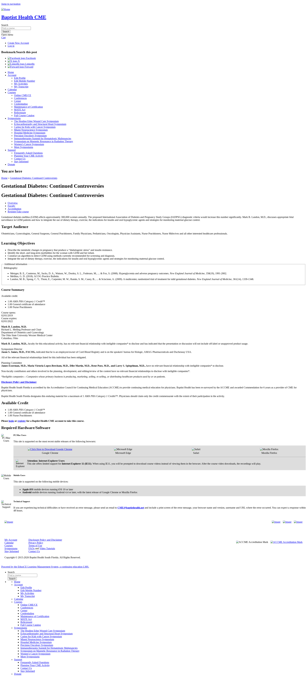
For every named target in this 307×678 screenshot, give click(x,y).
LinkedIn (30, 64)
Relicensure (20, 112)
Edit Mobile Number (24, 81)
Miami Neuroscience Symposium (31, 129)
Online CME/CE (22, 95)
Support (12, 150)
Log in (11, 45)
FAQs (31, 548)
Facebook (30, 58)
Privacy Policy (35, 542)
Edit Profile (20, 78)
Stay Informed (21, 161)
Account (12, 75)
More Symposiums (23, 147)
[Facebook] (276, 522)
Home (11, 72)
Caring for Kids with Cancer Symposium (34, 127)
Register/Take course (18, 211)
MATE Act (19, 109)
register (22, 421)
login (11, 421)
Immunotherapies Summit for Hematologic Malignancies (42, 138)
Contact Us (19, 158)
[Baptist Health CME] (8, 522)
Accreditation (14, 208)
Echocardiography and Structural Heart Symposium (40, 124)
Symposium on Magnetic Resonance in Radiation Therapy (43, 141)
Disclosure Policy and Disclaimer (45, 539)
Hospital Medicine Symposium (29, 132)
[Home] (5, 9)
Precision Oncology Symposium (30, 135)
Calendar (12, 89)
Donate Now (143, 522)
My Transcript (21, 86)
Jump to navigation (10, 4)
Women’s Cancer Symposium (29, 144)
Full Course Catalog (24, 115)
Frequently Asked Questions (28, 153)
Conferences (20, 98)
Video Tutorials (47, 548)
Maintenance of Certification (28, 106)
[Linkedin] (298, 522)
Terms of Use (35, 545)
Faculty (11, 206)
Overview (13, 203)
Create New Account (18, 43)
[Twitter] (287, 522)
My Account (10, 539)
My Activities (21, 83)
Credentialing (21, 104)
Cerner (17, 101)
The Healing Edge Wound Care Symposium (36, 121)
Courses (12, 92)
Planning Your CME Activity (28, 155)
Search (4, 25)
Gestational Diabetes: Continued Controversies (33, 178)
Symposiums (14, 118)
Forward (28, 66)
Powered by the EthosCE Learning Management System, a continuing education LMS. (45, 566)
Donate (11, 164)
